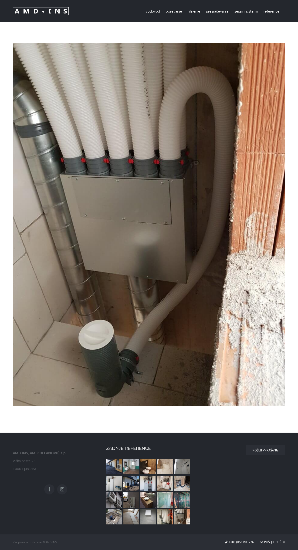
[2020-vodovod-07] (148, 466)
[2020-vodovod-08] (131, 466)
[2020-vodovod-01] (114, 516)
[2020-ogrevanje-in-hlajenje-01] (131, 500)
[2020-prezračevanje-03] (148, 516)
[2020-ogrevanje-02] (131, 483)
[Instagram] (62, 489)
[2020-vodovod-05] (182, 466)
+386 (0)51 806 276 (240, 542)
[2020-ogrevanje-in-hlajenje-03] (182, 483)
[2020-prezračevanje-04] (131, 516)
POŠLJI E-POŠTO (274, 542)
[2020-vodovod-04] (148, 500)
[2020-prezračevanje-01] (182, 516)
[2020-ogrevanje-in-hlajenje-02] (114, 500)
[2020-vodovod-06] (165, 466)
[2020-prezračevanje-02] (165, 516)
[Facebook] (49, 489)
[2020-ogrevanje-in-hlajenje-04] (165, 483)
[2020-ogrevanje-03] (114, 483)
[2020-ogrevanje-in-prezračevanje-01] (148, 483)
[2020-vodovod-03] (165, 500)
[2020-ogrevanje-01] (114, 466)
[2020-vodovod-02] (182, 500)
